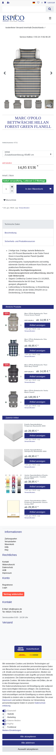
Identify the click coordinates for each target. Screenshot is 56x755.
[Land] (34, 2)
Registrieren (7, 585)
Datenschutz (7, 567)
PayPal (10, 724)
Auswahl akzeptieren (28, 749)
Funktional (11, 727)
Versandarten (10, 541)
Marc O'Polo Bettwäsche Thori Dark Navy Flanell (35, 365)
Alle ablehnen (28, 742)
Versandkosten (24, 208)
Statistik (10, 714)
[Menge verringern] (12, 191)
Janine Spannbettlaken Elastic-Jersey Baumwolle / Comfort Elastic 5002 (36, 476)
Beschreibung (10, 233)
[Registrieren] (8, 2)
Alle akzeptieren (28, 736)
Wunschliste (10, 200)
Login (4, 588)
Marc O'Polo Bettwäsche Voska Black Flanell (36, 391)
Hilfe (7, 547)
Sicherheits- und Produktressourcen (20, 241)
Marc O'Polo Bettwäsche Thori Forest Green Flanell (35, 314)
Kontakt (5, 562)
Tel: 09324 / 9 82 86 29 (12, 612)
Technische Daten (12, 224)
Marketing (11, 717)
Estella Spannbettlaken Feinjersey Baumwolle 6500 (35, 425)
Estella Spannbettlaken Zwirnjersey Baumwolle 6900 (35, 450)
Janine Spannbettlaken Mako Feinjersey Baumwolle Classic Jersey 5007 (36, 502)
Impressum (7, 573)
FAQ (6, 550)
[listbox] (13, 322)
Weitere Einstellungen (11, 730)
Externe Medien (14, 720)
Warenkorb (9, 544)
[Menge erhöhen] (12, 187)
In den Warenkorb (34, 189)
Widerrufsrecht (8, 565)
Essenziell (11, 711)
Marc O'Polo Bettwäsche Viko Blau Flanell (35, 340)
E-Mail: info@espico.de (12, 609)
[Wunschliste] (38, 2)
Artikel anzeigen (37, 325)
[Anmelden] (3, 2)
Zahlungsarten (11, 539)
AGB (4, 570)
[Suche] (50, 9)
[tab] (28, 224)
